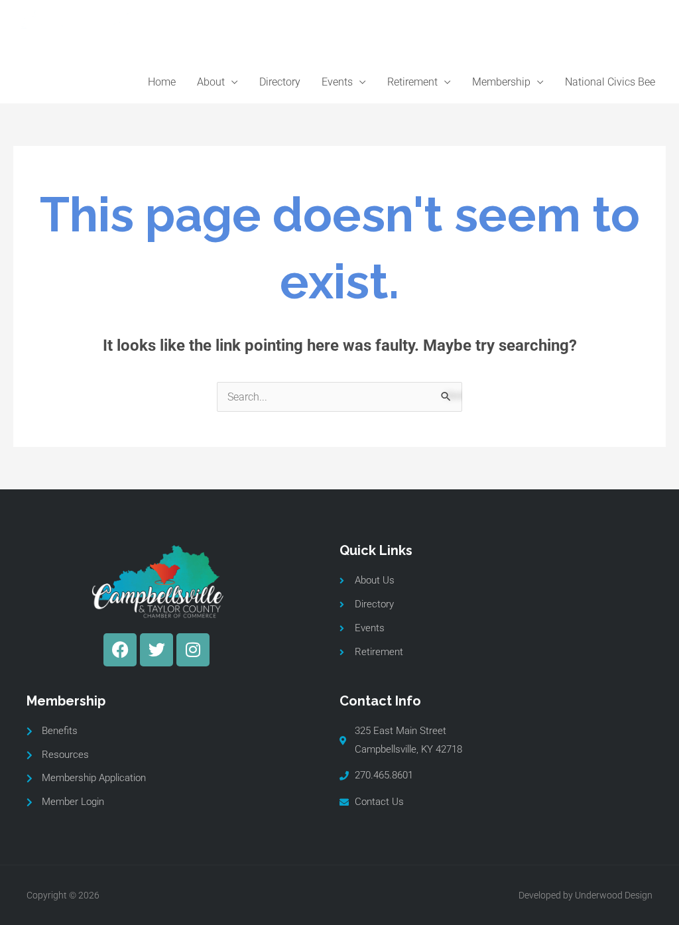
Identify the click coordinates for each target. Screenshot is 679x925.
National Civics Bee (610, 82)
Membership (501, 82)
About (211, 82)
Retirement (412, 82)
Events (337, 82)
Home (162, 82)
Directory (279, 82)
